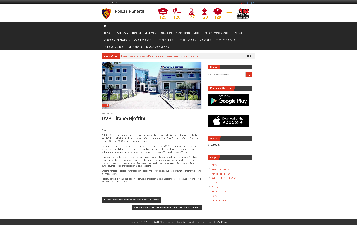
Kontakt (238, 33)
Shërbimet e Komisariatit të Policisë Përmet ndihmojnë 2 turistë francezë (166, 207)
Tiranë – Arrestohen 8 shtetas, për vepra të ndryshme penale (132, 200)
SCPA (214, 196)
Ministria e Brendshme (221, 174)
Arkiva (214, 165)
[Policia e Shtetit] (105, 25)
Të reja (107, 33)
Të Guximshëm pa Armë (157, 46)
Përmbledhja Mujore (113, 46)
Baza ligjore (166, 33)
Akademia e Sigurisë (221, 169)
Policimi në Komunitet (225, 39)
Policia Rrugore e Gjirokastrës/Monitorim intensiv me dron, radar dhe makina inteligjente (159, 56)
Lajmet (105, 105)
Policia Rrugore (186, 39)
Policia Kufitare (165, 39)
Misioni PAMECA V (220, 192)
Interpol (215, 183)
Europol (215, 187)
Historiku (136, 33)
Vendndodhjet (183, 33)
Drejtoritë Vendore (143, 39)
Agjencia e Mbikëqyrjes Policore (226, 178)
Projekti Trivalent (219, 200)
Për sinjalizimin (135, 46)
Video (197, 33)
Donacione (205, 39)
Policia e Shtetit (129, 11)
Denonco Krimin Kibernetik (117, 39)
